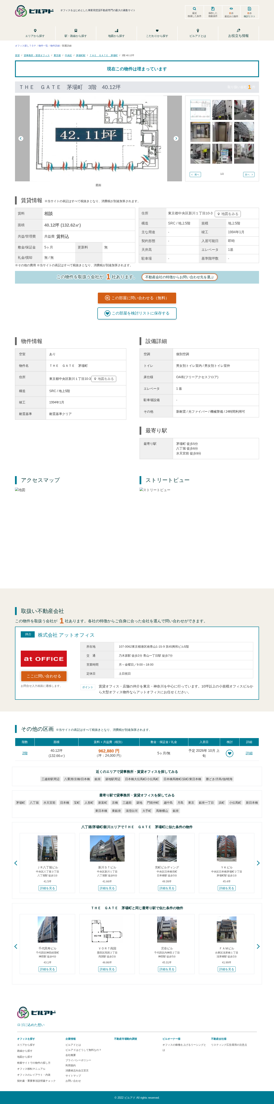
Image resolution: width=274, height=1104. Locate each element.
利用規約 (71, 1065)
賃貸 (17, 55)
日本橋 (64, 802)
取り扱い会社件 (241, 87)
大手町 (146, 810)
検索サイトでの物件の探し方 (34, 1062)
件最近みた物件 (231, 15)
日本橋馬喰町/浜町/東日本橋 (182, 779)
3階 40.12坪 (128, 55)
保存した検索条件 (212, 14)
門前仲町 (153, 802)
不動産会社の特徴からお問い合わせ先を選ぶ (179, 277)
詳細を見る (47, 888)
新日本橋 (252, 802)
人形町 (89, 802)
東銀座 (116, 810)
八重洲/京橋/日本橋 (77, 779)
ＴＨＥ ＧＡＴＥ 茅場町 (103, 55)
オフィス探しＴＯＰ (25, 45)
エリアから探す (26, 1044)
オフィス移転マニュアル (31, 1068)
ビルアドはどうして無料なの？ (83, 1049)
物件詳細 (55, 45)
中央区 (68, 55)
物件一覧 (43, 45)
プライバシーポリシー (78, 1060)
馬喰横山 (162, 810)
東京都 (57, 55)
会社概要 (71, 1055)
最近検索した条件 (194, 14)
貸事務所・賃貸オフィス (37, 55)
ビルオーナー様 (171, 1038)
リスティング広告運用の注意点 (229, 1044)
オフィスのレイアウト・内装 (34, 1074)
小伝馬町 (235, 802)
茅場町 (20, 802)
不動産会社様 (218, 1038)
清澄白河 (132, 810)
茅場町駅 (80, 55)
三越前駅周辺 (51, 779)
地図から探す (25, 1056)
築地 (139, 802)
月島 (180, 802)
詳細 (249, 753)
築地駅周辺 (112, 779)
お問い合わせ (73, 1080)
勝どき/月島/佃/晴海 (219, 779)
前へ (197, 174)
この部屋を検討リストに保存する (141, 313)
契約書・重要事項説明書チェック (36, 1080)
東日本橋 (101, 810)
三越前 (127, 802)
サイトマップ (73, 1075)
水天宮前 (49, 802)
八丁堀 (34, 802)
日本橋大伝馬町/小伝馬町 (142, 779)
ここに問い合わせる (44, 676)
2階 (25, 753)
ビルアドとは (73, 1044)
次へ (247, 174)
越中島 (168, 802)
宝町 (77, 802)
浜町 (222, 802)
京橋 (115, 802)
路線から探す (25, 1050)
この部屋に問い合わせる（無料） (140, 298)
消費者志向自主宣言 (77, 1070)
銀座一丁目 (206, 802)
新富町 (102, 802)
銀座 (98, 779)
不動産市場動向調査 (125, 1038)
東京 (191, 802)
